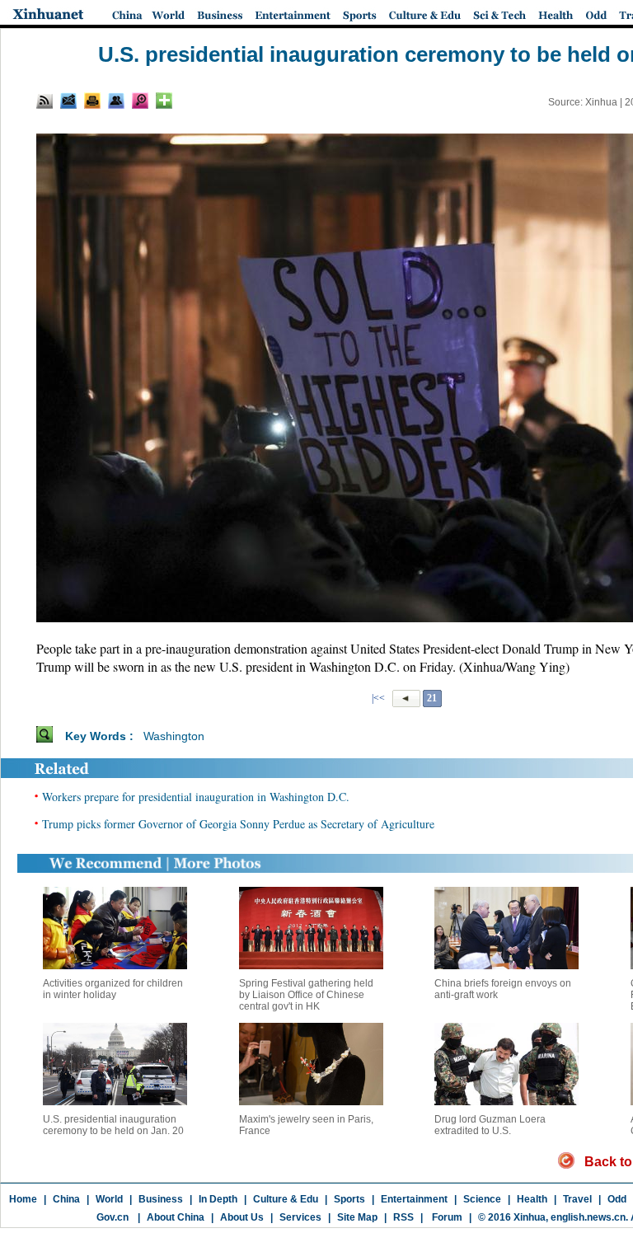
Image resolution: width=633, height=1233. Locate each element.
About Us (242, 1217)
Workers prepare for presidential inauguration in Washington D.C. (195, 796)
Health (532, 1199)
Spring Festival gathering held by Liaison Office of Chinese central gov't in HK (306, 994)
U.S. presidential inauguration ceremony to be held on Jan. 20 (113, 1125)
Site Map (357, 1217)
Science (482, 1199)
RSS (403, 1217)
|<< (378, 698)
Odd (616, 1199)
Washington (173, 736)
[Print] (92, 100)
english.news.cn (588, 1217)
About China (175, 1217)
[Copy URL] (116, 100)
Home (23, 1199)
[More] (164, 100)
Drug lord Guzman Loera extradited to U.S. (490, 1125)
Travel (577, 1199)
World (109, 1199)
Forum (445, 1217)
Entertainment (414, 1199)
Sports (349, 1199)
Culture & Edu (285, 1199)
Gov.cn (112, 1217)
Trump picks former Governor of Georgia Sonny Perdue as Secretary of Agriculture (238, 824)
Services (300, 1217)
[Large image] (140, 100)
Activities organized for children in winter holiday (113, 989)
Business (160, 1199)
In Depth (218, 1199)
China (66, 1199)
